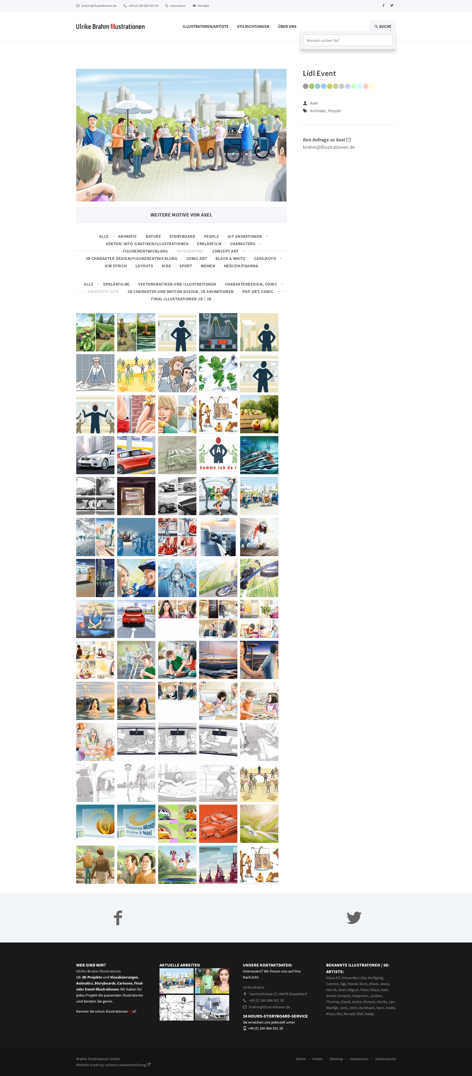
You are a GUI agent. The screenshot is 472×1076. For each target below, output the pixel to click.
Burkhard (366, 1007)
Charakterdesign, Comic (251, 284)
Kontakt (203, 6)
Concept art (225, 251)
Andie (390, 1007)
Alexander (350, 977)
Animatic (127, 236)
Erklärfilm (209, 243)
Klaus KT (333, 977)
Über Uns (287, 26)
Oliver (373, 983)
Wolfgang (375, 977)
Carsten (332, 983)
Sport (185, 265)
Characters (242, 243)
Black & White (230, 258)
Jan (392, 1001)
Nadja (369, 1013)
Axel (314, 103)
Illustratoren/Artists (205, 26)
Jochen (376, 995)
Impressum (178, 6)
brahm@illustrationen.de (99, 6)
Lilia (362, 977)
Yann (380, 1007)
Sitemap (336, 1058)
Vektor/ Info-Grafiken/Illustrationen (147, 243)
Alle (104, 236)
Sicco (363, 983)
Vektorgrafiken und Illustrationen (177, 284)
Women (208, 265)
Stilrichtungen (253, 26)
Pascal (352, 983)
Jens (343, 1007)
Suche (384, 26)
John (353, 1007)
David (345, 1001)
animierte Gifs (103, 291)
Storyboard (182, 236)
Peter (364, 989)
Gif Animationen (245, 236)
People (211, 236)
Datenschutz (385, 1058)
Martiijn (332, 1007)
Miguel (353, 989)
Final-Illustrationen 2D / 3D (181, 298)
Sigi (343, 983)
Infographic (190, 251)
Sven (342, 989)
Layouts (144, 265)
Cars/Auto (265, 258)
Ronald (349, 1013)
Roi (339, 1013)
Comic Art (196, 258)
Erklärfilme (116, 284)
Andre (357, 1001)
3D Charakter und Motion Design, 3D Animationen (180, 291)
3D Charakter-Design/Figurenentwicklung (131, 258)
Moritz (382, 1001)
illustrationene (120, 1011)
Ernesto (344, 995)
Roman (369, 1001)
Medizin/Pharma (241, 265)
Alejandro (360, 995)
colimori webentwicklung (126, 1064)
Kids (166, 265)
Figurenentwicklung (145, 251)
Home (301, 1058)
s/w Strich (116, 265)
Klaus (374, 989)
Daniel (331, 995)
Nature (153, 236)
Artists (317, 1058)
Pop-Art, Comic (258, 291)
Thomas (333, 1001)
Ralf (360, 1013)
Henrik (331, 989)
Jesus (384, 983)
